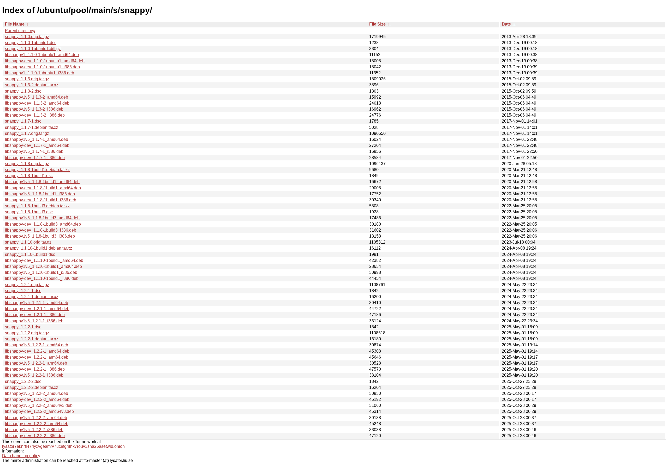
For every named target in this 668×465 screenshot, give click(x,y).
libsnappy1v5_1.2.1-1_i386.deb (34, 321)
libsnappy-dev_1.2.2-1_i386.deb (35, 369)
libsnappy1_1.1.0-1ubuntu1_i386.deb (39, 73)
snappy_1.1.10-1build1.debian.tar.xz (38, 248)
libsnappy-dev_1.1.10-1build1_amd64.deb (44, 260)
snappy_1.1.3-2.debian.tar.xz (31, 85)
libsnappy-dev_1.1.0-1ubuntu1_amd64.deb (45, 61)
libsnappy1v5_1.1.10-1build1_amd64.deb (43, 266)
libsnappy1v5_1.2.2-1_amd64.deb (36, 345)
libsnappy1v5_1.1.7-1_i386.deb (34, 151)
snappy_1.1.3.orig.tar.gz (27, 79)
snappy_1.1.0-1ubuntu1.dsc (30, 42)
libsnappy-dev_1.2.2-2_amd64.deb (37, 399)
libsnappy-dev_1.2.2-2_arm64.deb (36, 423)
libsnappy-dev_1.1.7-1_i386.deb (35, 157)
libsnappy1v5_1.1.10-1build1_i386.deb (41, 272)
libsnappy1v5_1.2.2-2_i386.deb (34, 429)
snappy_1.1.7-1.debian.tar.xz (31, 127)
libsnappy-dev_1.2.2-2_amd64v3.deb (39, 411)
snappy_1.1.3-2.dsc (23, 91)
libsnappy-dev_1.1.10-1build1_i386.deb (42, 278)
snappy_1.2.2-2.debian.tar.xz (31, 387)
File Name (15, 24)
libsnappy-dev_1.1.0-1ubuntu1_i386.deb (42, 67)
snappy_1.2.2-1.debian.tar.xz (31, 339)
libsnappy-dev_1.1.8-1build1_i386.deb (40, 200)
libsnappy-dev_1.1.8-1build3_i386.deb (40, 230)
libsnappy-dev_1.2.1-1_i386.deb (35, 314)
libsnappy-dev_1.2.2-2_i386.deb (35, 435)
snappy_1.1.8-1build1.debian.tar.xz (37, 169)
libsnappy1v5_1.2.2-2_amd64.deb (36, 393)
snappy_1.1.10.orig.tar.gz (28, 242)
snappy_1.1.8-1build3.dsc (29, 212)
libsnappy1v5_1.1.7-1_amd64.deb (36, 139)
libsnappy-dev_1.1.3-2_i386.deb (35, 115)
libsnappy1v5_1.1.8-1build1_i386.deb (40, 194)
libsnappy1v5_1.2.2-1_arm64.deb (36, 363)
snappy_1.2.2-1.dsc (23, 327)
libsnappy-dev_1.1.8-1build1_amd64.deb (43, 188)
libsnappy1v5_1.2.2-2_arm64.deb (36, 417)
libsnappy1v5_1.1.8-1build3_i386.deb (40, 236)
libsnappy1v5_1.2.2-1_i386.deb (34, 375)
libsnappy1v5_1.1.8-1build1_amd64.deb (42, 181)
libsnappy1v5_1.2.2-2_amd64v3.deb (39, 405)
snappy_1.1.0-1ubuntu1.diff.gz (33, 48)
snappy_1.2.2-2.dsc (23, 381)
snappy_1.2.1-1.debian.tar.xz (31, 296)
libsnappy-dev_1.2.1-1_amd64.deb (37, 308)
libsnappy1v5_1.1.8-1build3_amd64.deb (42, 218)
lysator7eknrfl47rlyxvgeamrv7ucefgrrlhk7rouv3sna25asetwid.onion (63, 446)
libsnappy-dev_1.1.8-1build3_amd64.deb (43, 224)
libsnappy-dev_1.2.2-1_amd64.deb (37, 351)
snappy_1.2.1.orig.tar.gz (27, 284)
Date (506, 24)
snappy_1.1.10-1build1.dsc (30, 254)
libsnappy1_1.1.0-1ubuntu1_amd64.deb (42, 54)
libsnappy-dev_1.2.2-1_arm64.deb (36, 357)
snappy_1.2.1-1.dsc (23, 290)
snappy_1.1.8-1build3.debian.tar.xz (37, 206)
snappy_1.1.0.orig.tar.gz (27, 36)
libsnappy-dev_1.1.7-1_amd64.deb (37, 145)
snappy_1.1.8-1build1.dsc (29, 175)
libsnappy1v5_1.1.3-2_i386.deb (34, 109)
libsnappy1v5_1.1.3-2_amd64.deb (36, 97)
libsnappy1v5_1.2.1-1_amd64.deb (36, 302)
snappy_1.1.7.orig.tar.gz (27, 133)
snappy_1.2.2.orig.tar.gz (27, 333)
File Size (377, 24)
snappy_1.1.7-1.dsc (23, 121)
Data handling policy (21, 456)
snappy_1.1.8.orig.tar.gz (27, 163)
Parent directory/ (20, 30)
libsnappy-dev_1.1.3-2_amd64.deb (37, 103)
